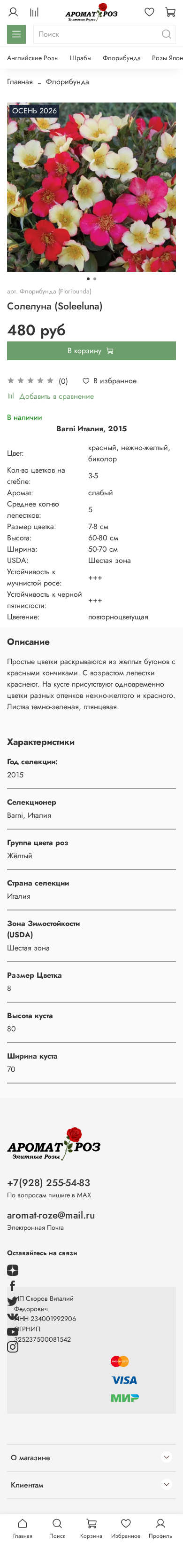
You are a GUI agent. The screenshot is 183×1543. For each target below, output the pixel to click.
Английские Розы (33, 58)
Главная (20, 81)
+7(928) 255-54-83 (48, 1183)
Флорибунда (122, 58)
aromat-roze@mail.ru (51, 1215)
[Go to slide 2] (94, 278)
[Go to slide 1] (88, 278)
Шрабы (81, 58)
